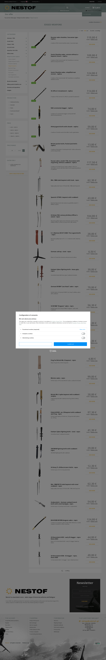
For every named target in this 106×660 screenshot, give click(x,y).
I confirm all (70, 344)
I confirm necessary (35, 344)
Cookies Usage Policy (57, 321)
